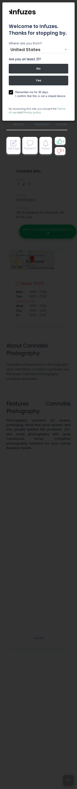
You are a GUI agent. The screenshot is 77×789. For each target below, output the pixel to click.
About (18, 124)
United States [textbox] (25, 50)
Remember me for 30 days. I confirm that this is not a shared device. (40, 94)
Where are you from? (25, 43)
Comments (65, 124)
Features (42, 124)
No (38, 68)
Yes (38, 80)
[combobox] (38, 50)
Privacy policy (32, 112)
